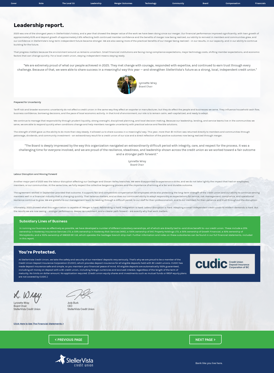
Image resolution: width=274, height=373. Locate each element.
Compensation (233, 3)
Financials (260, 3)
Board (205, 3)
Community (178, 3)
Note (41, 3)
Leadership (95, 3)
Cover (14, 3)
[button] (68, 339)
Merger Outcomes (123, 3)
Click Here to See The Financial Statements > (39, 323)
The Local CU (68, 3)
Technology (150, 3)
